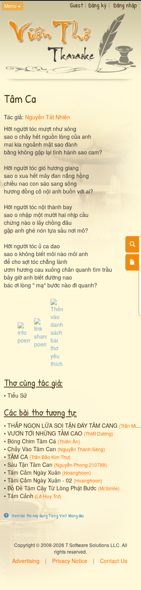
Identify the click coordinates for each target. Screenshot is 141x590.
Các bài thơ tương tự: (40, 412)
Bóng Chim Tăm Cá (31, 441)
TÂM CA (17, 457)
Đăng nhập (125, 5)
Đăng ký (97, 5)
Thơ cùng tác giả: (33, 382)
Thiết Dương (98, 433)
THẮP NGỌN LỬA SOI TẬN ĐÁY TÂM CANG (62, 425)
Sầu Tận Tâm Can (29, 464)
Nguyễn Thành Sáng (81, 449)
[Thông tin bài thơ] (24, 332)
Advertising (26, 561)
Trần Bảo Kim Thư (50, 457)
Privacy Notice (69, 561)
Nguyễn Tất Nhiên (47, 117)
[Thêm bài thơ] (132, 262)
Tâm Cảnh (20, 496)
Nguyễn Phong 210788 (80, 464)
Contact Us (113, 561)
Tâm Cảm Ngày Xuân (34, 472)
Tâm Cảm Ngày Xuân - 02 (39, 480)
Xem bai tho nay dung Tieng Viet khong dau (47, 515)
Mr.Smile (108, 488)
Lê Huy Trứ (48, 496)
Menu (11, 5)
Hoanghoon (76, 472)
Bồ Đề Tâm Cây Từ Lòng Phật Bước (51, 488)
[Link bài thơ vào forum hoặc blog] (40, 332)
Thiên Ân (68, 441)
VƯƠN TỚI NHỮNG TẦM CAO (44, 433)
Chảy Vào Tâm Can (31, 449)
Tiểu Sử (17, 395)
